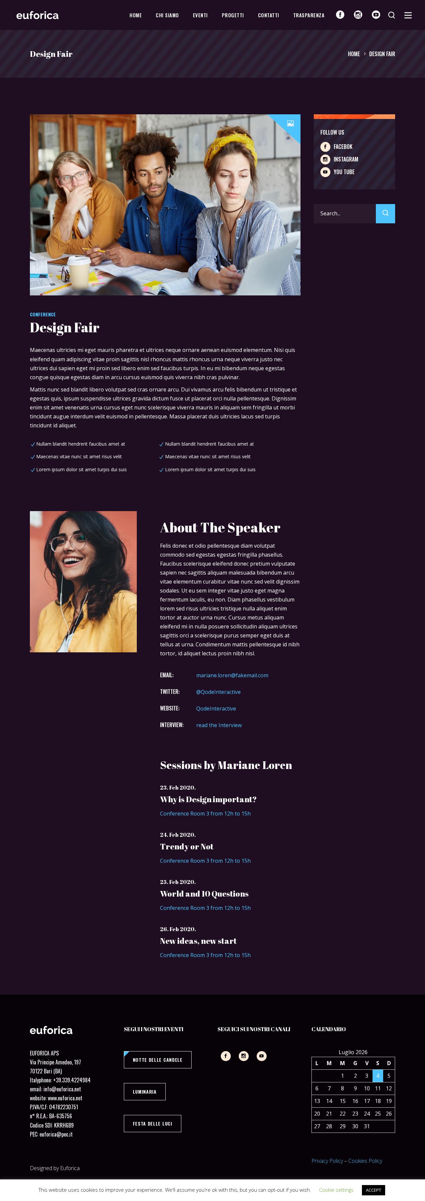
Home (354, 54)
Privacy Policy (327, 1160)
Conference (43, 314)
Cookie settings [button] (336, 1189)
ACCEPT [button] (373, 1190)
